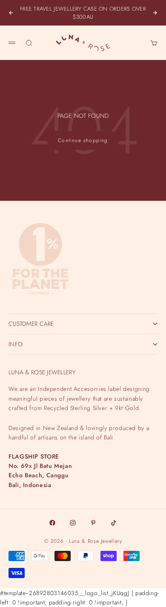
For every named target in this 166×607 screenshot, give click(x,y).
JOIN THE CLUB (83, 573)
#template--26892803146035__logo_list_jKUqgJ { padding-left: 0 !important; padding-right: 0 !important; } (83, 303)
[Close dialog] (159, 418)
